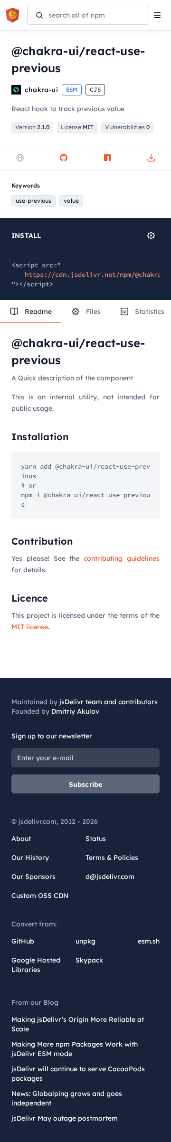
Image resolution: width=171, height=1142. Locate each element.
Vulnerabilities (127, 127)
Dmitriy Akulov (75, 711)
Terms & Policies (112, 857)
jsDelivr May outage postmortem (64, 1118)
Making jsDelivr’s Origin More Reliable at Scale (77, 1024)
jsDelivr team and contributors (108, 702)
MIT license (29, 627)
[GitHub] (63, 157)
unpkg (85, 941)
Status (96, 838)
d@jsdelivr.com (110, 876)
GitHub (22, 941)
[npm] (107, 157)
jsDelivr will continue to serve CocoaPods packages (78, 1074)
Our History (30, 857)
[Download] (151, 157)
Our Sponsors (33, 876)
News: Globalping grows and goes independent (66, 1098)
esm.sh (149, 941)
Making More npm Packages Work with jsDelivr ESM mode (74, 1049)
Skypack (89, 960)
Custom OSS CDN (39, 895)
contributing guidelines (122, 558)
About (21, 838)
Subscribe (86, 784)
